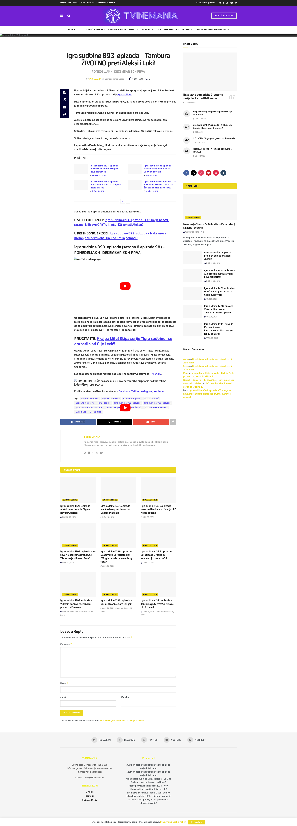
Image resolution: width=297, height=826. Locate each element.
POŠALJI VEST (225, 15)
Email (64, 697)
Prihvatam (196, 822)
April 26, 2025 (108, 566)
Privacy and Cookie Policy (173, 822)
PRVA (76, 3)
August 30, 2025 (99, 175)
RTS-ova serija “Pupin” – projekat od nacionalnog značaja (217, 255)
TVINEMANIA (95, 79)
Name (64, 683)
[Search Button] (68, 16)
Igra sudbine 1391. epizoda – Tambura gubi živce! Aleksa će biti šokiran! (157, 604)
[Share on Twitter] (64, 99)
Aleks (186, 359)
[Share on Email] (64, 107)
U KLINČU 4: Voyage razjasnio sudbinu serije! (214, 138)
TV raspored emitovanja (213, 29)
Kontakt (111, 3)
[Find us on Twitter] (227, 3)
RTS (69, 3)
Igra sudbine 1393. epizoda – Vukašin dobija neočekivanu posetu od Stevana (76, 604)
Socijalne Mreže (89, 800)
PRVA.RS (156, 373)
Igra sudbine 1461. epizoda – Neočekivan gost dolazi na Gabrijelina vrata (158, 168)
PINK (83, 3)
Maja (185, 373)
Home (63, 3)
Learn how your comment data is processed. (122, 720)
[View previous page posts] (122, 201)
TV (79, 29)
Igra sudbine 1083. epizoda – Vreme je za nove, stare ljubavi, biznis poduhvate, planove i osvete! (207, 394)
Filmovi (146, 29)
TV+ (158, 29)
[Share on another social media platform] (64, 114)
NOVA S (91, 3)
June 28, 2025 (151, 175)
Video (121, 79)
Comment (66, 644)
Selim (186, 366)
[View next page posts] (128, 201)
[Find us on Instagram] (220, 3)
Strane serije (117, 29)
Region (133, 29)
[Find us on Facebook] (223, 3)
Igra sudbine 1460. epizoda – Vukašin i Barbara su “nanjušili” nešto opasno (106, 184)
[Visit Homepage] (140, 15)
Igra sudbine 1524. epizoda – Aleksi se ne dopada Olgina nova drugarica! (105, 168)
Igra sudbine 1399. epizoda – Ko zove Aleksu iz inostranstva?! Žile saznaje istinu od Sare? (160, 184)
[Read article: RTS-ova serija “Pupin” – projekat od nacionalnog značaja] (192, 257)
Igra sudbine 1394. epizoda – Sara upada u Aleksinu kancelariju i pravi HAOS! (156, 555)
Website (125, 697)
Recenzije (170, 29)
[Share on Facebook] (64, 92)
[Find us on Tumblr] (223, 173)
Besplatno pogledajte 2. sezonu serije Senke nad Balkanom (203, 96)
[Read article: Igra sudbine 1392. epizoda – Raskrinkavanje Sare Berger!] (118, 584)
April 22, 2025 (148, 563)
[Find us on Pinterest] (236, 3)
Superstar (101, 3)
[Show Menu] (61, 16)
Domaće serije (94, 29)
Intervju (187, 29)
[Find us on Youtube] (231, 3)
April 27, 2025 (151, 191)
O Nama (90, 792)
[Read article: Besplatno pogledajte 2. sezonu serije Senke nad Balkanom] (210, 71)
